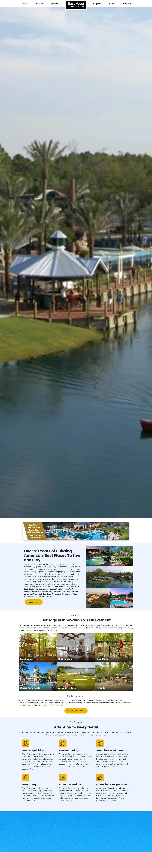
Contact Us (127, 4)
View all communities (75, 711)
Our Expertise (97, 4)
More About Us (32, 602)
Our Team (112, 4)
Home (25, 4)
